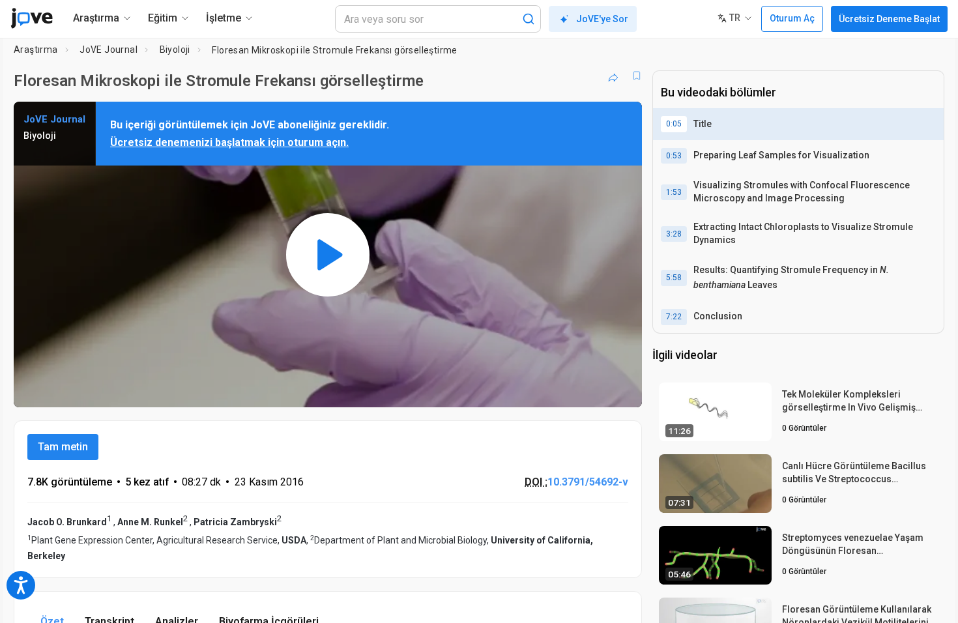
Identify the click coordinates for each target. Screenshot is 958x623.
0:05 (674, 123)
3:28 (674, 234)
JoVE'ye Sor (602, 19)
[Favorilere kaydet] (636, 75)
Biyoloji (175, 49)
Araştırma (36, 49)
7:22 (674, 316)
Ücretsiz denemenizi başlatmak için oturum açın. (229, 142)
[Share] (613, 75)
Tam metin (63, 447)
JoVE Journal (109, 49)
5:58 (674, 277)
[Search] (528, 18)
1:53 (674, 192)
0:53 (674, 155)
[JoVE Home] (31, 18)
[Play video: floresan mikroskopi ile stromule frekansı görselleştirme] (328, 254)
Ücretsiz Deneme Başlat (889, 19)
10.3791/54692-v (587, 482)
